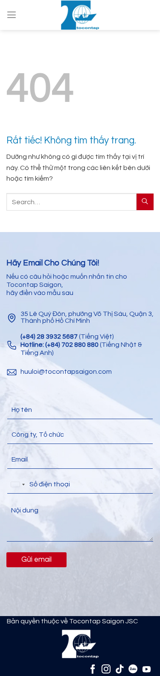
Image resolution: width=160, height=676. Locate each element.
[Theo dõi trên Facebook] (92, 669)
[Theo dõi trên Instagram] (106, 669)
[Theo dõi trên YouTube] (146, 669)
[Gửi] (145, 202)
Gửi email (36, 559)
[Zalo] (132, 669)
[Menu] (11, 14)
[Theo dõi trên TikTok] (119, 669)
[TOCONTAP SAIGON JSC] (80, 15)
